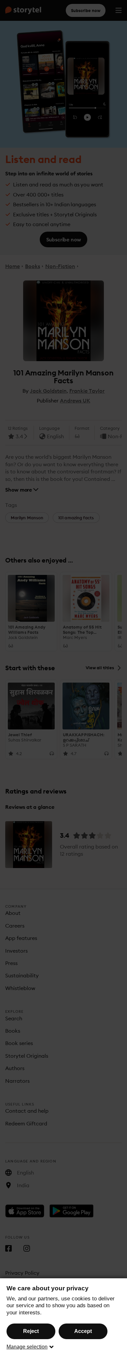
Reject (31, 1331)
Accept (83, 1331)
